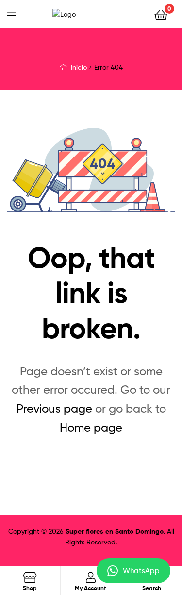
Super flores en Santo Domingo (115, 531)
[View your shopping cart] (160, 14)
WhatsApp (141, 570)
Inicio (79, 67)
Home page (91, 427)
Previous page (54, 409)
